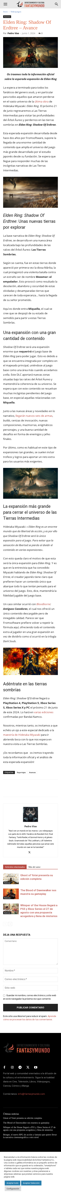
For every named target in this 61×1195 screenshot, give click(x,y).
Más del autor (34, 867)
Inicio (5, 11)
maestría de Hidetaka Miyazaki (21, 734)
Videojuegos (16, 11)
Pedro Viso (13, 33)
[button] (5, 4)
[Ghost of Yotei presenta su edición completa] (11, 879)
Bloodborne (43, 604)
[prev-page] (5, 924)
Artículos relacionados (15, 867)
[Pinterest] (21, 790)
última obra (41, 101)
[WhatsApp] (28, 790)
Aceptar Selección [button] (31, 1183)
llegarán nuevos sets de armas (33, 416)
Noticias (7, 883)
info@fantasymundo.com (31, 1094)
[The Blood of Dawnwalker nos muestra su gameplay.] (11, 894)
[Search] (56, 4)
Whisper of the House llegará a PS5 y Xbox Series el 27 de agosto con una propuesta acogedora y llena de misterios (29, 1128)
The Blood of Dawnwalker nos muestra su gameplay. (26, 1123)
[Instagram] (12, 1067)
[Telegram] (35, 790)
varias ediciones (43, 712)
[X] (13, 790)
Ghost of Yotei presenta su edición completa (22, 1118)
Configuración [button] (13, 1188)
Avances (7, 16)
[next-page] (10, 924)
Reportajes (21, 772)
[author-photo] (30, 822)
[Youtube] (36, 1067)
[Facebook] (6, 790)
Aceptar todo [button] (12, 1183)
